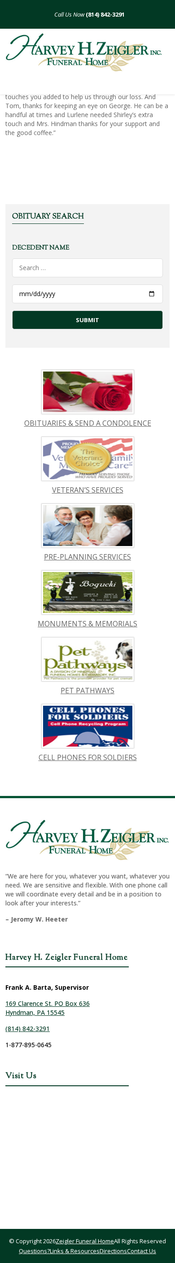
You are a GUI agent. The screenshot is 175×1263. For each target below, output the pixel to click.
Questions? (34, 1251)
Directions (113, 1251)
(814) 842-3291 (104, 14)
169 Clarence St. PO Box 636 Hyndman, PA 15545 (47, 1008)
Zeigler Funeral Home (85, 1241)
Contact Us (141, 1251)
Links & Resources (75, 1251)
